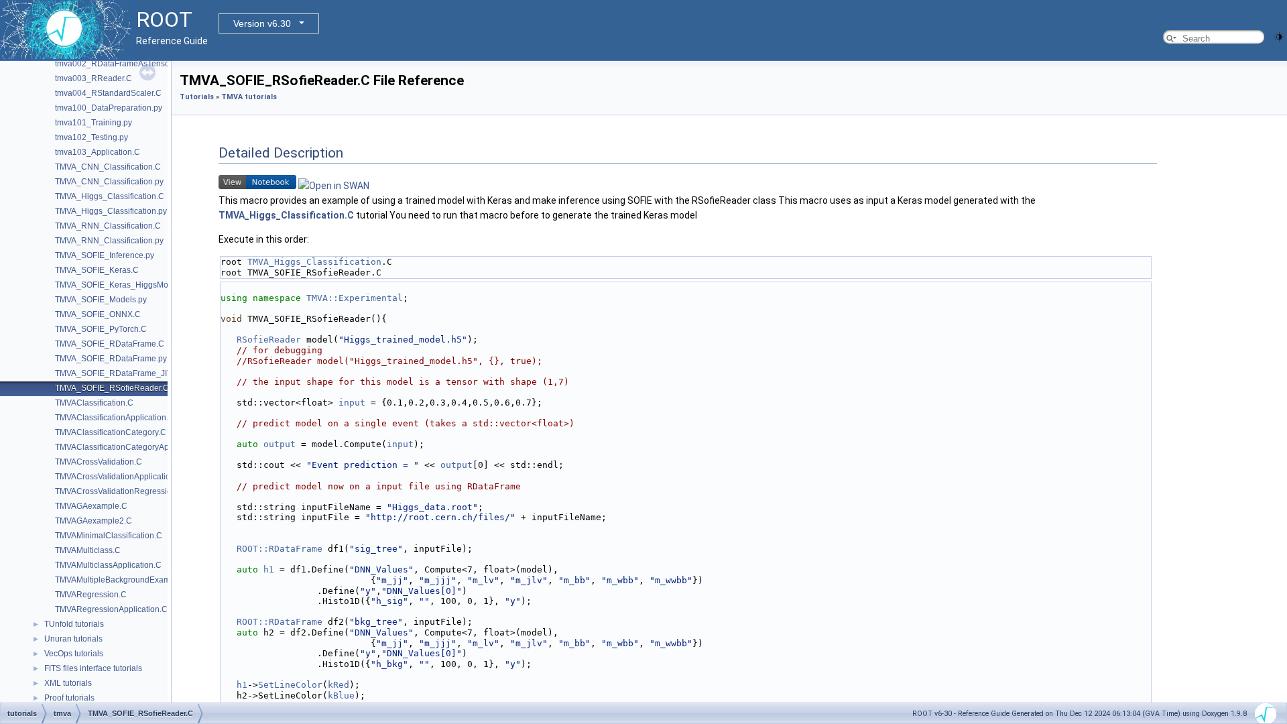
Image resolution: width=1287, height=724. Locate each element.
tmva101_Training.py (93, 122)
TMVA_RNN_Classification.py (109, 240)
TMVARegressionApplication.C (111, 609)
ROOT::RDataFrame (279, 549)
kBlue (341, 695)
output (279, 444)
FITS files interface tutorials (93, 668)
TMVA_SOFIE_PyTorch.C (101, 329)
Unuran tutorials (73, 639)
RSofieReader (269, 340)
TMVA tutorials (249, 97)
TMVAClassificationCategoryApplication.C (131, 447)
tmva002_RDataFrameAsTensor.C (117, 63)
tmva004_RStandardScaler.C (108, 93)
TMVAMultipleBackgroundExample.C (122, 580)
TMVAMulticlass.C (88, 550)
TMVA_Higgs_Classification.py (111, 211)
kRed (338, 685)
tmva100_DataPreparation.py (108, 108)
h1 (268, 569)
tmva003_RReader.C (93, 78)
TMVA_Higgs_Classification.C (109, 196)
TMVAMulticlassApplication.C (108, 565)
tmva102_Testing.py (91, 137)
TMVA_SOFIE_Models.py (101, 299)
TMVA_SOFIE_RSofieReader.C (112, 388)
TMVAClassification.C (94, 403)
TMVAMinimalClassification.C (108, 535)
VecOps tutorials (73, 653)
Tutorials (197, 97)
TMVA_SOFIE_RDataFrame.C (109, 344)
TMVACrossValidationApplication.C (119, 476)
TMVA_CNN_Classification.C (108, 167)
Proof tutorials (69, 698)
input (352, 403)
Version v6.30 (262, 23)
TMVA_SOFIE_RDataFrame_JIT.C (117, 373)
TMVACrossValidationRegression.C (119, 491)
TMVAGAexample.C (91, 506)
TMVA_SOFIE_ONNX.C (98, 314)
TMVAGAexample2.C (93, 521)
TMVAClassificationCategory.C (110, 432)
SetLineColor (290, 685)
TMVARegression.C (91, 594)
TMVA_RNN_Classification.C (108, 226)
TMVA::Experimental (354, 298)
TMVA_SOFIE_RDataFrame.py (111, 358)
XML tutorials (68, 683)
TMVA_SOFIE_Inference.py (104, 255)
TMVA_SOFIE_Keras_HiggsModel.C (121, 285)
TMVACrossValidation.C (98, 462)
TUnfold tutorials (74, 624)
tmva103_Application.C (97, 152)
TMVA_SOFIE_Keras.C (97, 270)
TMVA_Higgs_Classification (314, 262)
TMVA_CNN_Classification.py (109, 181)
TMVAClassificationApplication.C (114, 417)
